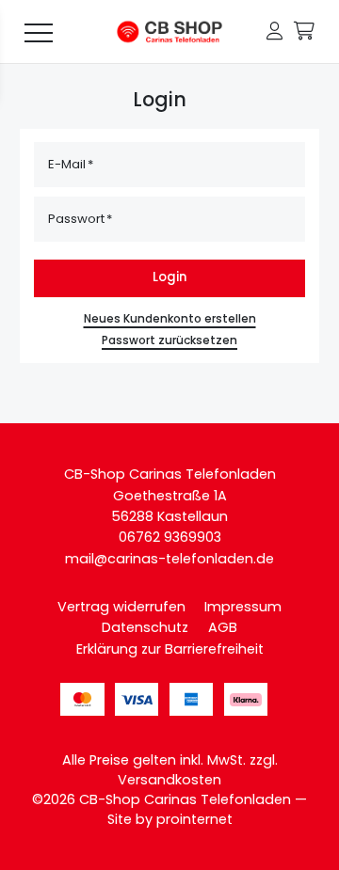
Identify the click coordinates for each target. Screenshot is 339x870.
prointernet (194, 819)
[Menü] (38, 32)
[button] (274, 31)
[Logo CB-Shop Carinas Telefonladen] (169, 31)
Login (169, 277)
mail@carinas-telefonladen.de (169, 558)
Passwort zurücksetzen (169, 340)
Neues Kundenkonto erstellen (170, 318)
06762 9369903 (170, 537)
